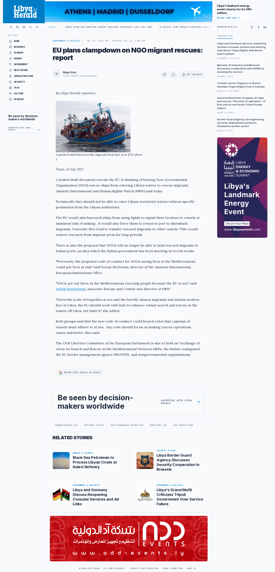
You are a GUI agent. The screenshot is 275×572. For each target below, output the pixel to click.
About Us (191, 568)
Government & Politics (66, 40)
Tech (16, 87)
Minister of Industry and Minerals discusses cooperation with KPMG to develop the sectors (240, 69)
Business (19, 47)
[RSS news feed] (30, 27)
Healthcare (21, 70)
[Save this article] (173, 74)
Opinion (19, 99)
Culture (19, 93)
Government (21, 64)
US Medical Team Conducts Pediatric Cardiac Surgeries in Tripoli (172, 27)
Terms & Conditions (172, 568)
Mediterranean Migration (127, 425)
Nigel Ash (69, 72)
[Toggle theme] (37, 27)
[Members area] (17, 27)
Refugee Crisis (94, 425)
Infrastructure (23, 76)
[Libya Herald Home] (24, 11)
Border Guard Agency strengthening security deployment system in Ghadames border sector (240, 123)
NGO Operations (183, 425)
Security (19, 82)
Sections (12, 35)
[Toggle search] (10, 27)
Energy (18, 58)
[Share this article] (164, 74)
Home (16, 41)
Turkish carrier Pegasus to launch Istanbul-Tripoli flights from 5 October (241, 85)
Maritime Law (158, 425)
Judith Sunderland (71, 289)
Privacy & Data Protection (144, 568)
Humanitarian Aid (66, 425)
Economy (19, 52)
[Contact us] (24, 27)
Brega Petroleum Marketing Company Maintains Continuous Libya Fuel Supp (83, 27)
